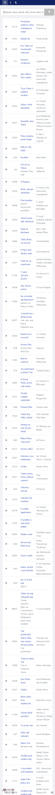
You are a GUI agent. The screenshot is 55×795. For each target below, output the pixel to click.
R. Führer (40, 187)
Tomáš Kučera (43, 370)
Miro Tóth (41, 229)
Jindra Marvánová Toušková (41, 544)
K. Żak (39, 134)
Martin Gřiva (42, 466)
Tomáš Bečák (42, 241)
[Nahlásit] (52, 792)
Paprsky (40, 348)
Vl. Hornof (41, 273)
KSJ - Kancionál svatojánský (42, 79)
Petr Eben (41, 417)
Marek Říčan (42, 232)
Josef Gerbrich (43, 251)
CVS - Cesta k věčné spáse (43, 759)
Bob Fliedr (41, 157)
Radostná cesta (43, 700)
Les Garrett (41, 725)
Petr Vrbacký (42, 414)
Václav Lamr (42, 407)
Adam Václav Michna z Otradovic (42, 713)
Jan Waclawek (43, 552)
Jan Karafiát (41, 682)
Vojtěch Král (42, 61)
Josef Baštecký (43, 115)
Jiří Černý (40, 440)
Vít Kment (41, 297)
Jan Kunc (40, 448)
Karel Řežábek (43, 734)
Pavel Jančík (42, 38)
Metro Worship (43, 665)
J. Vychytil (46, 459)
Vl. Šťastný (41, 426)
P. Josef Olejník (43, 287)
